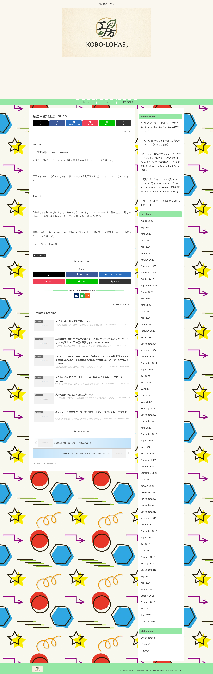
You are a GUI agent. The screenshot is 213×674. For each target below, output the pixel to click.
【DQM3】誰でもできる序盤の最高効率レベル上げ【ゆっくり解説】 (160, 142)
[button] (123, 123)
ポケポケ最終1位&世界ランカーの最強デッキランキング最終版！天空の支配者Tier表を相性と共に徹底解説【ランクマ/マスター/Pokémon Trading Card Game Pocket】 (161, 162)
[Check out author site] (76, 295)
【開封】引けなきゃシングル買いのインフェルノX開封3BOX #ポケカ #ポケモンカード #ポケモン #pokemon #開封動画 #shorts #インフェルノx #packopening (160, 185)
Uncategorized (40, 255)
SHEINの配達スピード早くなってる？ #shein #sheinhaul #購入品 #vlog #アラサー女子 (160, 127)
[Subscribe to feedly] (82, 295)
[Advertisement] (106, 80)
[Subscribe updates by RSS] (87, 295)
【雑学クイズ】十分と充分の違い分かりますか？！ (160, 203)
